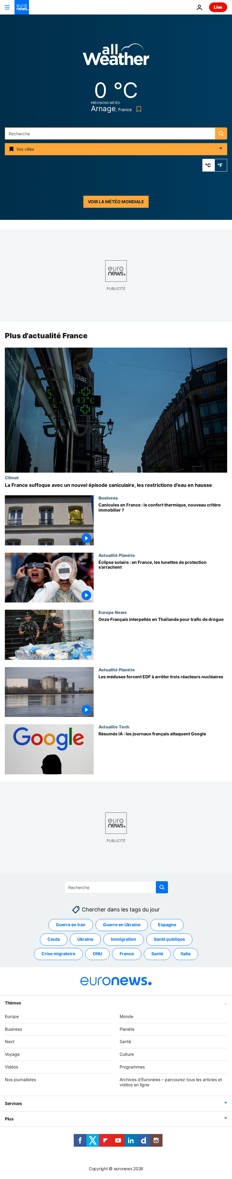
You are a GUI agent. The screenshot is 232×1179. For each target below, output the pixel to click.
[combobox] (116, 133)
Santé (157, 953)
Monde (126, 1016)
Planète (127, 1029)
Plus (9, 1119)
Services (13, 1103)
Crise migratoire (58, 953)
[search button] (221, 133)
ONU (97, 953)
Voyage (12, 1054)
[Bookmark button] (137, 109)
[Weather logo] (116, 56)
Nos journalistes (20, 1079)
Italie (186, 953)
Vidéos (11, 1066)
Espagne (167, 924)
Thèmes (13, 1002)
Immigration (123, 939)
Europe (12, 1016)
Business (108, 497)
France (127, 953)
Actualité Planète (116, 555)
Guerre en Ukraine (121, 924)
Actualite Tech (113, 726)
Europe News (112, 612)
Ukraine (85, 939)
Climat (12, 477)
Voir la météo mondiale (116, 201)
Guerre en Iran (70, 924)
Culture (127, 1054)
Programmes (132, 1066)
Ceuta (53, 939)
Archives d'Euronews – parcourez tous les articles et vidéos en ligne (171, 1082)
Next (9, 1041)
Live (218, 7)
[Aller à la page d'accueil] (21, 7)
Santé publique (169, 939)
